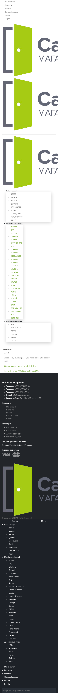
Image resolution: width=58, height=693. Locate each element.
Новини (7, 8)
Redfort (14, 200)
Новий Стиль (14, 622)
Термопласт (16, 217)
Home (6, 371)
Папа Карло (16, 308)
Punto (14, 334)
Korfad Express (15, 590)
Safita (13, 340)
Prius (13, 331)
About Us (13, 371)
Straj (13, 210)
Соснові (15, 318)
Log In (7, 19)
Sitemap (25, 371)
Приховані (16, 311)
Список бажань (11, 12)
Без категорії (11, 427)
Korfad (14, 249)
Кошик (7, 15)
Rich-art (14, 337)
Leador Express (15, 596)
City (12, 230)
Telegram (28, 445)
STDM (13, 285)
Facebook (5, 445)
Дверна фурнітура (14, 321)
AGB (12, 324)
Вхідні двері (11, 191)
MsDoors (15, 275)
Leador (14, 265)
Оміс (13, 305)
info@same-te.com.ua (21, 395)
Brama (14, 226)
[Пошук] (54, 690)
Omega (14, 279)
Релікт (13, 314)
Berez (13, 194)
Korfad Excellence (16, 586)
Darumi (14, 236)
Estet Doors (16, 243)
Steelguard (16, 207)
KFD (12, 246)
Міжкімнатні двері (14, 223)
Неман (14, 295)
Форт (13, 220)
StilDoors (15, 288)
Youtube (13, 445)
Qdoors (14, 204)
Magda (14, 197)
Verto (13, 292)
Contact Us (34, 371)
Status (14, 282)
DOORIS (14, 239)
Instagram (20, 445)
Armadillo (16, 327)
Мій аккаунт (11, 407)
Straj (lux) (16, 213)
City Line (14, 233)
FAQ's (19, 371)
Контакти (8, 5)
